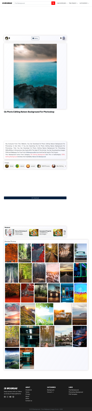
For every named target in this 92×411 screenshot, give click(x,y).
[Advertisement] (35, 21)
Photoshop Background (76, 392)
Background (61, 3)
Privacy (28, 394)
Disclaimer (29, 390)
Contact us (29, 400)
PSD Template (73, 394)
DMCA (27, 398)
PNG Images (73, 3)
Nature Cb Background (39, 156)
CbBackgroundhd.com (32, 152)
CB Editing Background (37, 154)
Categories (84, 3)
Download (36, 198)
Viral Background (74, 390)
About (27, 396)
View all (49, 392)
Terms (27, 392)
